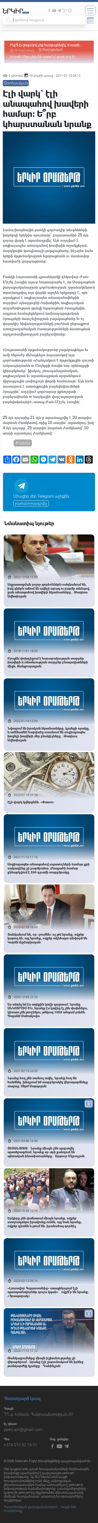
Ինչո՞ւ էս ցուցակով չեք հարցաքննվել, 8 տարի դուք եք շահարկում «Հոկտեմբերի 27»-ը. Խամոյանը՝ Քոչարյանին (44, 45)
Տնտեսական (16, 83)
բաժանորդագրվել (31, 503)
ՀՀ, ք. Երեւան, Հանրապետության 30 (38, 1414)
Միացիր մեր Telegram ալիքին (41, 496)
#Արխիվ (23, 443)
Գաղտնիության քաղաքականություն (31, 1507)
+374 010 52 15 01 (20, 1445)
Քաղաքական (52, 49)
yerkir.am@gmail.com (23, 1429)
